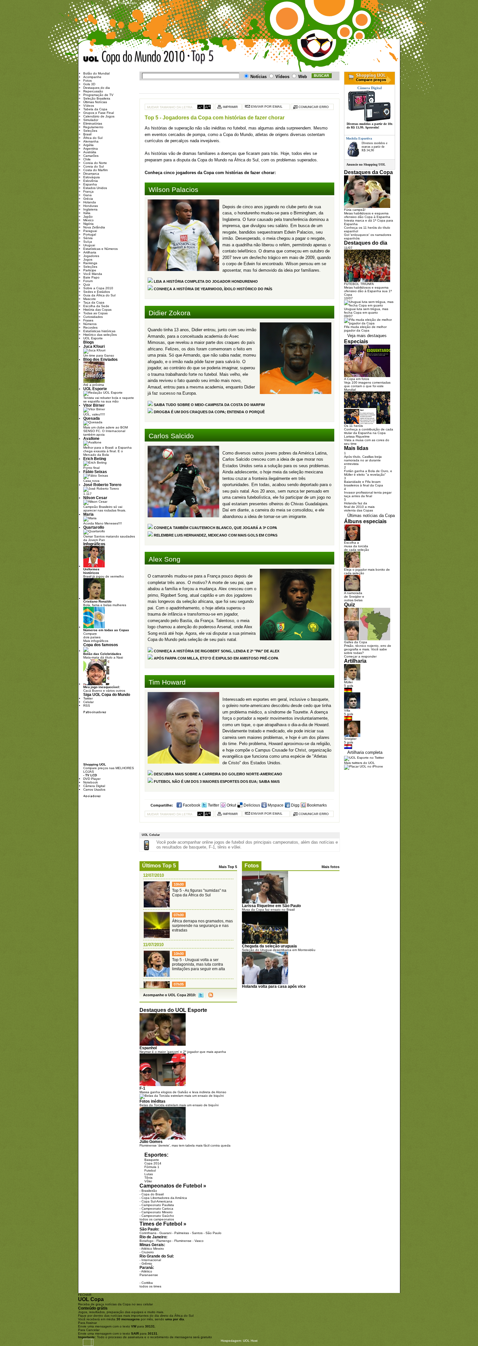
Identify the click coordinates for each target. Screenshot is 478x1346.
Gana (87, 195)
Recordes (90, 327)
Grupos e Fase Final (98, 113)
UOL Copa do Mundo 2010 (134, 57)
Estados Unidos (95, 188)
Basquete (151, 1160)
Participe (89, 270)
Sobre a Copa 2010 (98, 288)
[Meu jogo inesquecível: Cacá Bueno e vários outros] (96, 684)
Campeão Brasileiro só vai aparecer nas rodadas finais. (104, 508)
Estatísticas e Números (100, 249)
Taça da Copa (93, 302)
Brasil (87, 134)
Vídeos (88, 105)
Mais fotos (330, 867)
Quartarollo (93, 527)
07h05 (179, 984)
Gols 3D (89, 84)
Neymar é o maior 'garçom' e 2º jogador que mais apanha (182, 1052)
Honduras (90, 206)
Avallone (91, 438)
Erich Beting (94, 458)
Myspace (275, 805)
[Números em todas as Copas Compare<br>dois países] (94, 627)
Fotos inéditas (152, 1101)
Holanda (89, 202)
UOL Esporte (93, 338)
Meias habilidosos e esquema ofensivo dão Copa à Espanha (367, 215)
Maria (88, 514)
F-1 (142, 1088)
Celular (88, 702)
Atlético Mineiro (152, 1248)
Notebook (90, 782)
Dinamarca (91, 173)
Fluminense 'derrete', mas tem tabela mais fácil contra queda (185, 1145)
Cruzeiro (147, 1252)
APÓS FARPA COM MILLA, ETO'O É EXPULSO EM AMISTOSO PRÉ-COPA (215, 658)
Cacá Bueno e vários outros (104, 688)
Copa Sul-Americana (156, 1201)
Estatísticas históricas (99, 331)
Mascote (89, 299)
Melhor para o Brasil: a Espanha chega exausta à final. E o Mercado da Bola (107, 451)
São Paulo (213, 1233)
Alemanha (91, 141)
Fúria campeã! (354, 209)
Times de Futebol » (162, 1224)
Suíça (87, 241)
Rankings (90, 263)
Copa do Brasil (152, 1194)
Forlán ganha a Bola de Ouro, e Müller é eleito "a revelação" (368, 472)
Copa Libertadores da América (164, 1198)
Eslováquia (91, 177)
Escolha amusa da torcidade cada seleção (356, 546)
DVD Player (91, 779)
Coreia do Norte (95, 163)
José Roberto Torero (102, 485)
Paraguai (90, 231)
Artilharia (89, 252)
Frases (88, 320)
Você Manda (92, 274)
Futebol (150, 1170)
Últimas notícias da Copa (371, 515)
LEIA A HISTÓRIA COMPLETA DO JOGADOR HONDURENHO (205, 281)
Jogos (87, 259)
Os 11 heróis (353, 426)
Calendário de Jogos (98, 116)
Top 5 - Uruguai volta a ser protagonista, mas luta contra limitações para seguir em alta (198, 964)
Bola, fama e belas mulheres (104, 603)
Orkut (231, 805)
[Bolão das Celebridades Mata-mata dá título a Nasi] (85, 651)
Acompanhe (92, 77)
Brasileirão (149, 1190)
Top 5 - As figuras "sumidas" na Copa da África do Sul (199, 892)
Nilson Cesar (95, 498)
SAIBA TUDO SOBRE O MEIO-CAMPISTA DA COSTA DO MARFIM (209, 405)
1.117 (87, 494)
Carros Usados (94, 789)
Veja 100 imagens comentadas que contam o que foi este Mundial (367, 386)
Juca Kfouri (94, 346)
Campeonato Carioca (157, 1208)
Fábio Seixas (95, 471)
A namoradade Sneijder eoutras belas (354, 596)
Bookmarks (316, 805)
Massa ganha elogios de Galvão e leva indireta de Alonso (182, 1092)
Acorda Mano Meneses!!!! (102, 523)
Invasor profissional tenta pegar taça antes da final (368, 494)
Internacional (151, 1260)
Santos (197, 1233)
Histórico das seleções (100, 334)
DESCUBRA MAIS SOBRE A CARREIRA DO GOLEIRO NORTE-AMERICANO (217, 774)
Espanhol (148, 1048)
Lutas (148, 1174)
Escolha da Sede (96, 306)
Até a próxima (93, 385)
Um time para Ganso (98, 355)
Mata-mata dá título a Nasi (103, 655)
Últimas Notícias (95, 102)
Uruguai (89, 245)
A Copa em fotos (356, 379)
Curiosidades (93, 317)
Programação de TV (98, 95)
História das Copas (97, 309)
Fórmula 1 (151, 1167)
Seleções (90, 130)
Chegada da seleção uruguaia (269, 946)
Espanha (90, 184)
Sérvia (88, 238)
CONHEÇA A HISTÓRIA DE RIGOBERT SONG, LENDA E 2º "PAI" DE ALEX (216, 651)
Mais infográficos (95, 641)
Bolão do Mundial (96, 73)
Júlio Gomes (151, 1141)
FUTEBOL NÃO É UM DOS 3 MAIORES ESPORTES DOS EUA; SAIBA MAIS (216, 781)
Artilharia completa (364, 752)
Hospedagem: (231, 1340)
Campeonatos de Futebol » (172, 1186)
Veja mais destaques (367, 335)
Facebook (191, 805)
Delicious (251, 805)
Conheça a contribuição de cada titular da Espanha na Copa (368, 431)
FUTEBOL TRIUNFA (359, 284)
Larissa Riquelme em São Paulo (271, 906)
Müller (348, 682)
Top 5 (235, 58)
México (88, 220)
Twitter (213, 805)
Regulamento (93, 127)
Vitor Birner (94, 405)
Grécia (88, 198)
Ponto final (91, 467)
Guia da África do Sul (99, 295)
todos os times (150, 1286)
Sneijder (350, 739)
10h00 (179, 884)
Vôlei (148, 1181)
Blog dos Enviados (100, 359)
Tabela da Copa (95, 109)
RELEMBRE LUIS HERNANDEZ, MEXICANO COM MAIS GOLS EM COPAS (215, 535)
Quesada (91, 418)
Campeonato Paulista (157, 1205)
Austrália (89, 152)
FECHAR (84, 1295)
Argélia (88, 145)
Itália (86, 213)
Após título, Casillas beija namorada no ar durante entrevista (363, 460)
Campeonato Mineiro (157, 1212)
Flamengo (163, 1241)
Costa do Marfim (95, 170)
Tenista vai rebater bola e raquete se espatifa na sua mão (108, 399)
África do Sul (92, 138)
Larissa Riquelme (357, 436)
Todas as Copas (95, 313)
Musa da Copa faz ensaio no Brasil (268, 909)
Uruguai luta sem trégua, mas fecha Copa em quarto (366, 310)
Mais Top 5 (228, 867)
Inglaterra (90, 209)
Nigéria (88, 223)
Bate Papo (91, 277)
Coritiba (147, 1283)
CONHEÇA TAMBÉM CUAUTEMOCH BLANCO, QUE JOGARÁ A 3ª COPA (215, 528)
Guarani (165, 1233)
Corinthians (147, 1233)
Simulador (90, 120)
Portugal (89, 234)
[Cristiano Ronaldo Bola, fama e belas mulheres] (94, 598)
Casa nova (91, 481)
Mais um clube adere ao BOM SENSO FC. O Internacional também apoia (105, 431)
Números (90, 324)
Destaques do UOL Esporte (173, 1010)
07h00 (179, 915)
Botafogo (146, 1241)
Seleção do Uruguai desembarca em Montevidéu (278, 950)
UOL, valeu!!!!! (94, 414)
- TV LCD (90, 775)
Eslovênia (90, 181)
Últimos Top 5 (159, 865)
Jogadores (91, 256)
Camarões (91, 155)
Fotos (252, 865)
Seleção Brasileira (96, 98)
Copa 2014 (152, 1163)
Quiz (86, 284)
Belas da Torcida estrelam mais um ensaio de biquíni (179, 1105)
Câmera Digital (94, 786)
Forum (88, 281)
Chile (87, 159)
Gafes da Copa (355, 642)
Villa (347, 710)
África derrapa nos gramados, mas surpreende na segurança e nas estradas (202, 925)
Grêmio (146, 1263)
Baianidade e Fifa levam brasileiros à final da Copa (363, 483)
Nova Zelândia (94, 227)
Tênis (148, 1177)
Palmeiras (181, 1233)
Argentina (90, 148)
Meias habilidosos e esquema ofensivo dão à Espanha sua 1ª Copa (368, 291)
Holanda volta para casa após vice (274, 986)
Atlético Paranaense (148, 1273)
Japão (88, 216)
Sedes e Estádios (96, 291)
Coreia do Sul (93, 166)
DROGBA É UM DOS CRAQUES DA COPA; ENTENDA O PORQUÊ (209, 412)
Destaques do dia (96, 87)
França (88, 191)
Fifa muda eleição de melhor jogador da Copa (365, 328)
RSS (210, 995)
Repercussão (93, 91)
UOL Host (250, 1340)
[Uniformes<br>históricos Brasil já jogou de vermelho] (94, 566)
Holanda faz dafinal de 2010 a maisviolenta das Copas (359, 506)
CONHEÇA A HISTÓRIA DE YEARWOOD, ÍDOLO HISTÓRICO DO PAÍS (212, 289)
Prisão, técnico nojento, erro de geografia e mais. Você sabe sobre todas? (367, 649)
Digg (294, 805)
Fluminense (183, 1241)
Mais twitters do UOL (359, 763)
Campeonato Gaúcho (157, 1215)
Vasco (199, 1241)
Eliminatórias (92, 123)
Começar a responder (360, 656)
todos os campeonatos (156, 1219)
